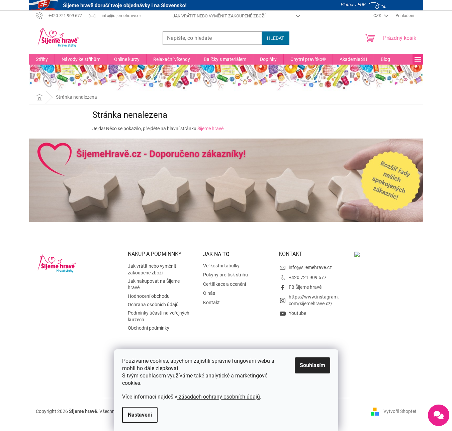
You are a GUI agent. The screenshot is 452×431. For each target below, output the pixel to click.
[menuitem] (42, 59)
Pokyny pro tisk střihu (225, 274)
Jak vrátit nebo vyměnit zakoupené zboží (219, 15)
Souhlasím (312, 365)
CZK (377, 15)
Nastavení (140, 415)
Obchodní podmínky (148, 328)
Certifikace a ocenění (224, 284)
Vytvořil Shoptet (400, 411)
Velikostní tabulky (221, 265)
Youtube (297, 313)
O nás (209, 293)
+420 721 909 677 (308, 277)
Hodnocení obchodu (149, 296)
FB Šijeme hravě (305, 287)
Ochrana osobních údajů (153, 304)
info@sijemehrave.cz (310, 267)
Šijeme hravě (210, 128)
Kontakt (211, 302)
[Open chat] (438, 415)
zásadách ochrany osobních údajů (218, 397)
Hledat (275, 38)
